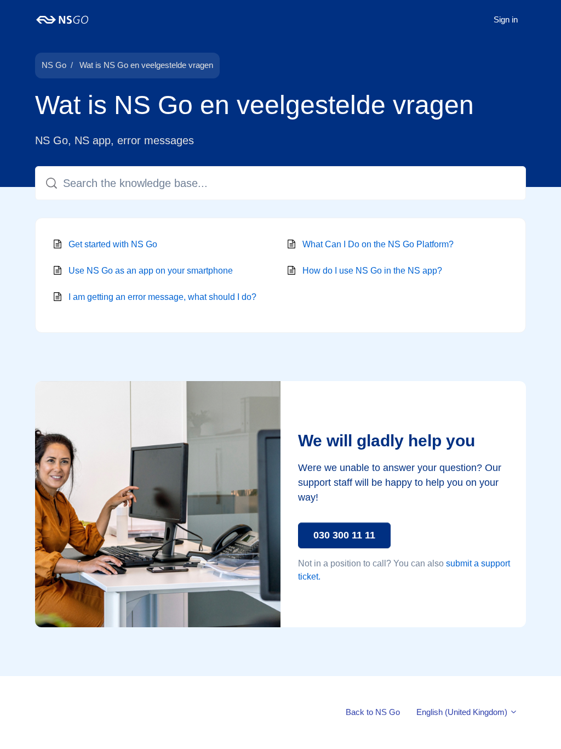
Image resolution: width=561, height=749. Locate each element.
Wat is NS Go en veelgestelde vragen (146, 65)
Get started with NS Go (112, 244)
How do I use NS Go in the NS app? (372, 270)
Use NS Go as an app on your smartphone (150, 270)
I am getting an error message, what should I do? (162, 297)
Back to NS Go (373, 712)
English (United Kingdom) (463, 712)
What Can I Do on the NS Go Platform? (378, 244)
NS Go (54, 65)
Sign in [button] (506, 19)
